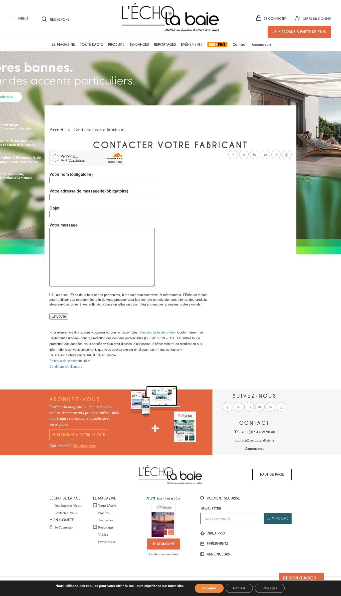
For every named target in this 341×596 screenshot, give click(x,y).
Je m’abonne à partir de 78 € (78, 434)
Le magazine (63, 44)
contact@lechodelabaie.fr (254, 440)
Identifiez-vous (84, 445)
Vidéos (103, 535)
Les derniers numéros (163, 554)
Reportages (165, 44)
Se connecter (63, 528)
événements (216, 544)
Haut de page (272, 474)
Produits (116, 44)
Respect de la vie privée (157, 332)
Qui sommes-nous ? (68, 506)
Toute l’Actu (107, 505)
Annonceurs (261, 44)
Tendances (139, 44)
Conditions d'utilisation (65, 366)
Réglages (269, 588)
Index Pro (217, 44)
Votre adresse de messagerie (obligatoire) (88, 191)
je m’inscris (277, 518)
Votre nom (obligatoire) (71, 174)
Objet (54, 208)
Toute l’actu (91, 44)
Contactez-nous (65, 513)
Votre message (63, 225)
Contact (239, 44)
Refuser (239, 588)
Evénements (191, 44)
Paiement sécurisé (222, 498)
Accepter (209, 588)
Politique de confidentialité (68, 360)
